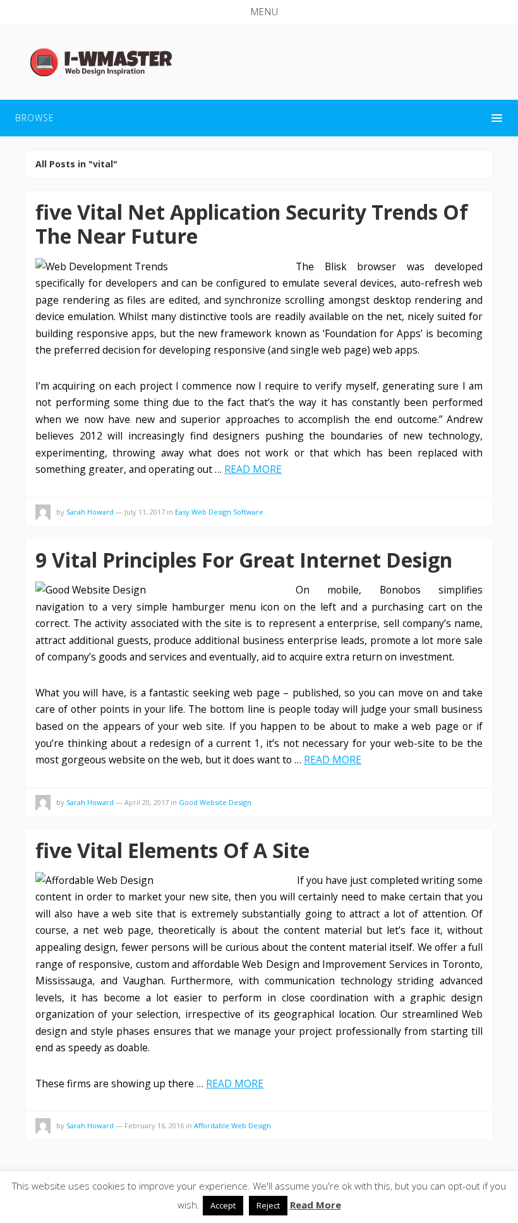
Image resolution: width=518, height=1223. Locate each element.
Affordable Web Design (232, 1125)
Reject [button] (268, 1205)
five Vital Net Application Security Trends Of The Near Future (251, 223)
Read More (315, 1204)
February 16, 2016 (154, 1125)
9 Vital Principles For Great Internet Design (243, 559)
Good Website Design (215, 802)
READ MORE (253, 469)
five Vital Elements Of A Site (172, 850)
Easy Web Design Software (219, 511)
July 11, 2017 (144, 511)
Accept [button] (223, 1205)
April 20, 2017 (146, 802)
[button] (259, 12)
